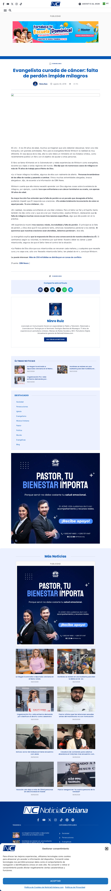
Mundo (19, 435)
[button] (106, 848)
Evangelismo (57, 63)
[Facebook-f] (3, 4)
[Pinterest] (67, 819)
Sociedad (20, 402)
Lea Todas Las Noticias (55, 339)
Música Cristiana (22, 421)
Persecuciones (22, 407)
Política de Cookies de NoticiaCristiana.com (44, 887)
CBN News (24, 263)
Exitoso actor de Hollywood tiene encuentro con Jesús (34, 753)
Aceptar (55, 881)
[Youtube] (8, 4)
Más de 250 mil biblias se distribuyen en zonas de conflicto (55, 257)
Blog (18, 444)
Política (19, 430)
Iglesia (18, 411)
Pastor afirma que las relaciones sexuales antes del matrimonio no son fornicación (76, 715)
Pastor (18, 426)
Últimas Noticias (25, 361)
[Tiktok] (21, 4)
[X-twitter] (12, 4)
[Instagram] (16, 4)
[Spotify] (72, 819)
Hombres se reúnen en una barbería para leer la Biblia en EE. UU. (82, 368)
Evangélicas (21, 440)
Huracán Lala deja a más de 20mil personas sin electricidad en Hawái (34, 790)
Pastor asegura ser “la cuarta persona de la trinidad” (76, 790)
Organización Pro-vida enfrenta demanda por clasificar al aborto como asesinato (38, 380)
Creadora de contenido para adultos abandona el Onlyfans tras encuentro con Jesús (76, 754)
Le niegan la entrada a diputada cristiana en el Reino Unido (39, 368)
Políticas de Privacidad (75, 887)
